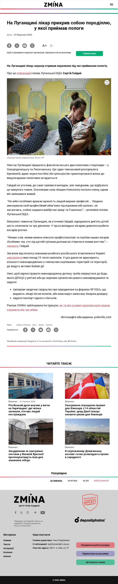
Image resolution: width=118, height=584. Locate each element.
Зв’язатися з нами (95, 562)
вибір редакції (101, 480)
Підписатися (89, 53)
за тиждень (56, 480)
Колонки (7, 552)
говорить (13, 246)
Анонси (7, 556)
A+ (44, 45)
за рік (86, 480)
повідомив (24, 73)
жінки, (41, 324)
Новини (7, 540)
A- (52, 45)
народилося (15, 257)
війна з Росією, (24, 324)
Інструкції (8, 548)
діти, (34, 324)
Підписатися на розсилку (95, 553)
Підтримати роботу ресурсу (95, 545)
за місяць (72, 480)
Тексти (6, 544)
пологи (49, 324)
